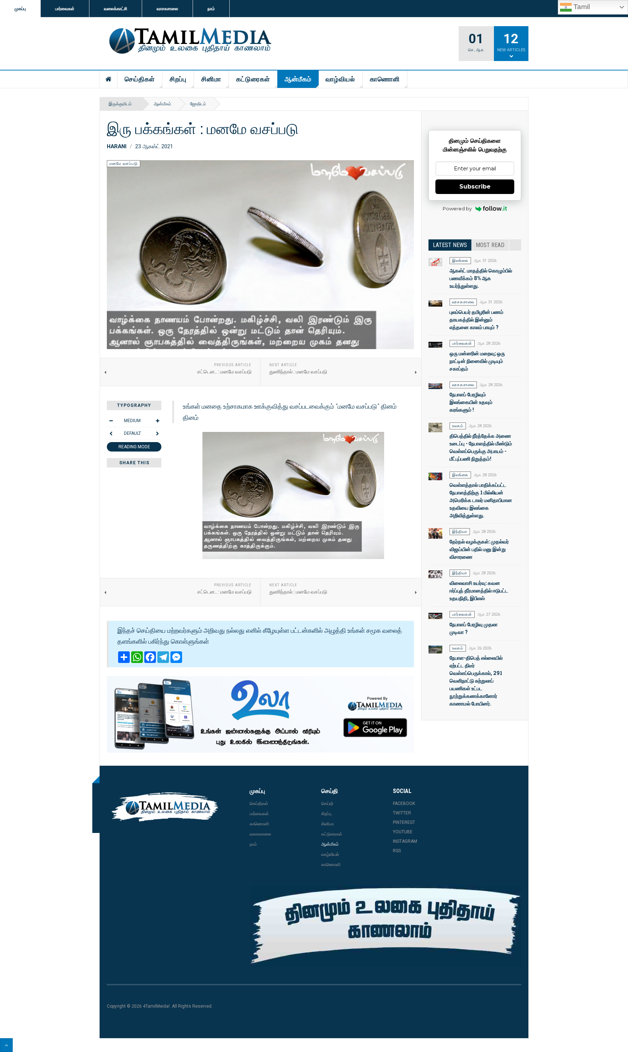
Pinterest (404, 822)
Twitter (402, 813)
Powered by (457, 208)
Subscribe (475, 186)
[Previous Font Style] (111, 433)
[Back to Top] (6, 1045)
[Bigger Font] (157, 421)
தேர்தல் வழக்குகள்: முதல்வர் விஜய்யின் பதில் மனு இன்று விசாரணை (479, 549)
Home (108, 79)
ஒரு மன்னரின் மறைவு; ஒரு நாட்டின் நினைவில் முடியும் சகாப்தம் (477, 361)
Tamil (581, 7)
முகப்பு (20, 8)
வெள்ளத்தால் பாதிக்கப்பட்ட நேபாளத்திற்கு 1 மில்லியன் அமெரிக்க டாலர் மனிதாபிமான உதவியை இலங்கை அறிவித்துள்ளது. (481, 500)
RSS (397, 850)
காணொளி (385, 79)
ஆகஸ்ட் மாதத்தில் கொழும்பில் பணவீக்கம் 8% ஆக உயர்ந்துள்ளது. (481, 278)
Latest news (450, 245)
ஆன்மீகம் (298, 79)
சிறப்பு (178, 79)
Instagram (405, 841)
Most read (490, 245)
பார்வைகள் (65, 8)
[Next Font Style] (157, 433)
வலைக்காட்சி (115, 8)
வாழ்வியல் (340, 79)
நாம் (211, 8)
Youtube (402, 831)
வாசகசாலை (167, 8)
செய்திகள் (140, 79)
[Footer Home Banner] (385, 926)
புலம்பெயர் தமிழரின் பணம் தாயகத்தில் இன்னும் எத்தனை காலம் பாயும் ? (476, 319)
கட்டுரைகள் (253, 79)
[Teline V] (189, 41)
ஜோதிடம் (198, 103)
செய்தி (327, 803)
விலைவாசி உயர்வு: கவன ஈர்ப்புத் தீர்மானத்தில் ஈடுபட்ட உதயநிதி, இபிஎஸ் (479, 590)
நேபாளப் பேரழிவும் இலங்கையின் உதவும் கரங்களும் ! (471, 402)
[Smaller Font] (111, 421)
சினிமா (211, 79)
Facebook (404, 803)
